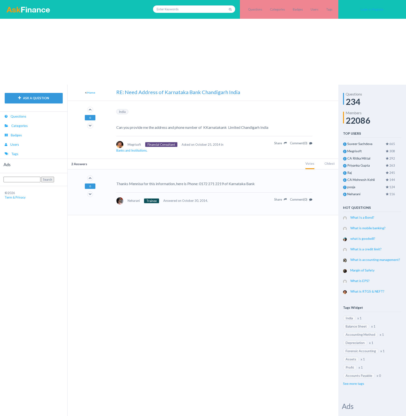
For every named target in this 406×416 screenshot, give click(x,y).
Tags (329, 9)
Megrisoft (354, 151)
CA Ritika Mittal (358, 158)
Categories (277, 9)
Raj (349, 173)
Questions (255, 9)
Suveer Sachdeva (359, 144)
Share (278, 143)
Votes (309, 163)
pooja (351, 187)
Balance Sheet (356, 326)
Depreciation (355, 343)
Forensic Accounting (361, 351)
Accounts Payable (359, 376)
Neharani (353, 194)
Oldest (329, 163)
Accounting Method (360, 334)
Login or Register (372, 9)
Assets (351, 359)
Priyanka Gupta (358, 165)
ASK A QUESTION (35, 98)
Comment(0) (299, 143)
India (122, 112)
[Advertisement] (203, 51)
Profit (350, 367)
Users (314, 9)
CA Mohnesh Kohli (361, 180)
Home (91, 92)
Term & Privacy (15, 197)
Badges (298, 9)
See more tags (353, 383)
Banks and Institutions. (131, 150)
